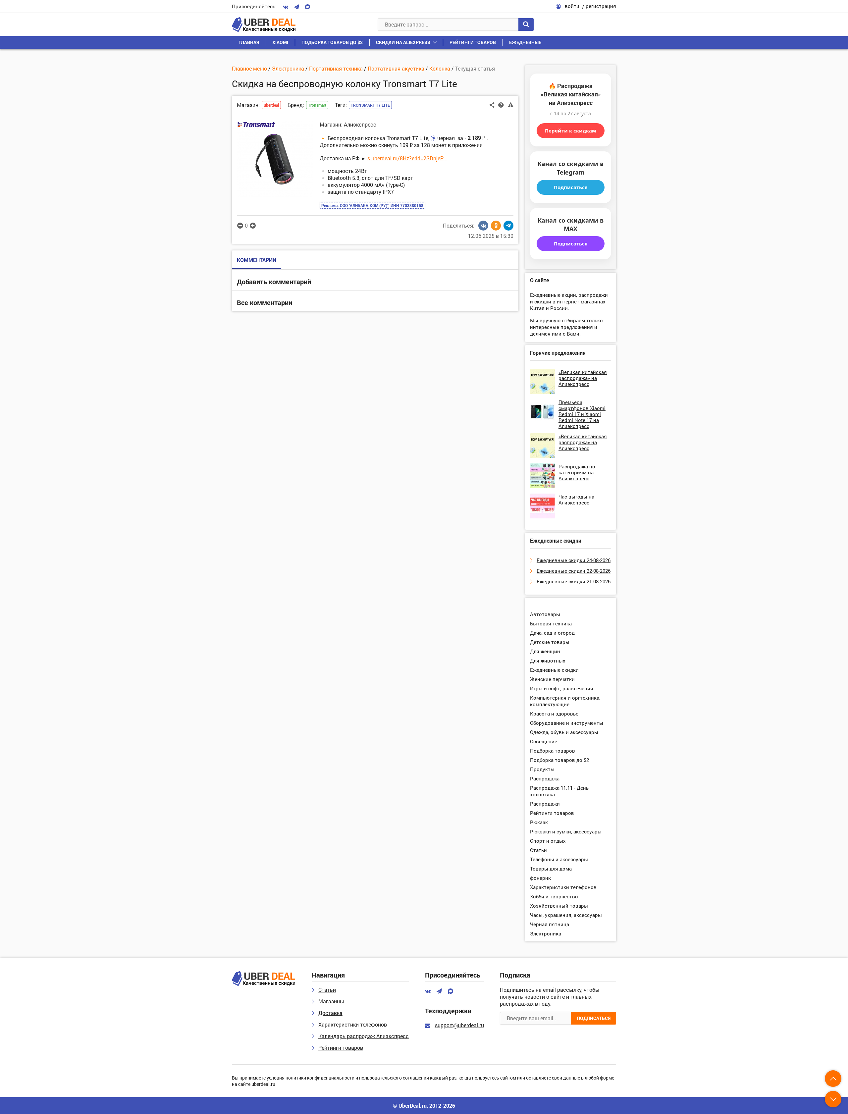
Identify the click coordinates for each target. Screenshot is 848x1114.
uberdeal (271, 105)
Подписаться (571, 187)
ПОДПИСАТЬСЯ (593, 1018)
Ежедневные (525, 42)
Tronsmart (317, 105)
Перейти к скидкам (570, 130)
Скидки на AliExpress (403, 42)
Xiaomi (280, 42)
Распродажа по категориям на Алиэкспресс (576, 472)
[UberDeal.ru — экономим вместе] (263, 24)
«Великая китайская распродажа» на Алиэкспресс (582, 378)
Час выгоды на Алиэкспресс (576, 499)
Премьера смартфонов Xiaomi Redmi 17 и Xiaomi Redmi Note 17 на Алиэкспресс (582, 414)
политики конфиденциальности (320, 1078)
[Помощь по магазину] (501, 104)
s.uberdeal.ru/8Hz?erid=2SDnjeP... (407, 158)
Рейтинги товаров (473, 42)
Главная (248, 42)
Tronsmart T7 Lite (370, 105)
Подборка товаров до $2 (332, 42)
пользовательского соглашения (394, 1078)
